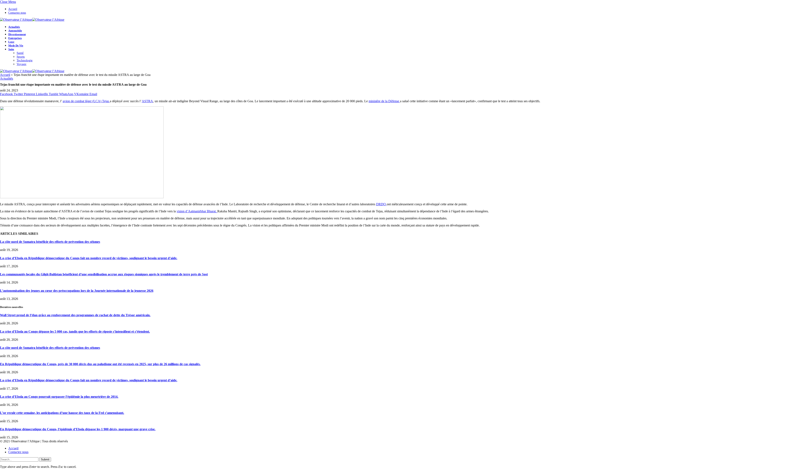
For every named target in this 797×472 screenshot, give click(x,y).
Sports (21, 56)
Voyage (21, 64)
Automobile (15, 30)
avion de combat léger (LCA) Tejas (86, 101)
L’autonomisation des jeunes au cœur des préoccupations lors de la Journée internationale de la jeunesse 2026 (76, 290)
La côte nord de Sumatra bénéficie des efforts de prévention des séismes (50, 241)
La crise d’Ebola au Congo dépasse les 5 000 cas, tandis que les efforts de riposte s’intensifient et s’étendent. (75, 331)
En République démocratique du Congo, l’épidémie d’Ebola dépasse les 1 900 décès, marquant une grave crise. (77, 429)
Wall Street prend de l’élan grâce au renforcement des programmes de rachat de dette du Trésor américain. (75, 315)
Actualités (14, 26)
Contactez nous (17, 12)
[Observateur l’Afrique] (32, 19)
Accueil (12, 9)
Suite (11, 49)
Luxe (11, 41)
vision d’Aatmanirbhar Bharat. (197, 211)
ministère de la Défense (384, 101)
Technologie (25, 60)
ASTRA (147, 101)
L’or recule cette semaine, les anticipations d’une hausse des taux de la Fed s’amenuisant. (62, 413)
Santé (20, 53)
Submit (45, 459)
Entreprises (15, 38)
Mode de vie (15, 45)
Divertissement (17, 34)
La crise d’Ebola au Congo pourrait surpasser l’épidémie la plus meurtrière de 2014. (59, 396)
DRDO (381, 204)
